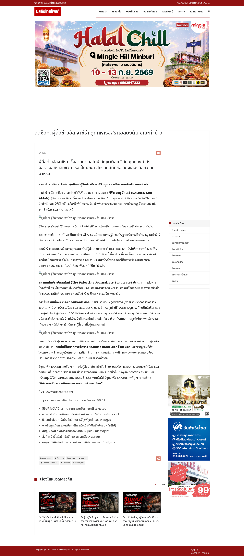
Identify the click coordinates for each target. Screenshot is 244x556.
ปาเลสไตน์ (66, 463)
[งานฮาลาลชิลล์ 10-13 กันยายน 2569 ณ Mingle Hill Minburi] (122, 54)
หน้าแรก (103, 12)
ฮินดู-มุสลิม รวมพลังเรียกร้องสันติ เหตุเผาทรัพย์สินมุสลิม (76, 431)
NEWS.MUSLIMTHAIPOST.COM (193, 3)
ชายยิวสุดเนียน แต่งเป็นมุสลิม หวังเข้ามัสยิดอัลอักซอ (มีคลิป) (79, 425)
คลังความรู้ (167, 12)
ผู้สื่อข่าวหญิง (46, 458)
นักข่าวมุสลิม (79, 463)
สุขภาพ (181, 12)
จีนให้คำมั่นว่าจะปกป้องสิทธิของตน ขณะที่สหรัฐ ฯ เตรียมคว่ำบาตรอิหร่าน (57, 519)
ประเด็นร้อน (132, 12)
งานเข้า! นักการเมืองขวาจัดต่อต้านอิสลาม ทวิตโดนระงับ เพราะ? (80, 414)
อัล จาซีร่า (60, 458)
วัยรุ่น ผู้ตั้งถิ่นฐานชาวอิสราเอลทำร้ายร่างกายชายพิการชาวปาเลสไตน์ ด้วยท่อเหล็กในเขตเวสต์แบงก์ (99, 521)
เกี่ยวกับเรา (195, 553)
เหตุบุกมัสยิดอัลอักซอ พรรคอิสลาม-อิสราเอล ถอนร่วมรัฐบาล (78, 442)
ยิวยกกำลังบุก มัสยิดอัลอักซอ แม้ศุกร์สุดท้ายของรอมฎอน (77, 419)
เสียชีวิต (83, 458)
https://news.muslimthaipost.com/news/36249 (72, 400)
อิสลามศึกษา (150, 12)
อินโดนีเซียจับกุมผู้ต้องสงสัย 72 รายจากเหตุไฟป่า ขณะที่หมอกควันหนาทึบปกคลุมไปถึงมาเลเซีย (141, 521)
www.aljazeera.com (59, 391)
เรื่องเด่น (116, 12)
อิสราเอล (72, 458)
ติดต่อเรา (205, 553)
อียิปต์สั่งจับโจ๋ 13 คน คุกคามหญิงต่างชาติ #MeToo (74, 408)
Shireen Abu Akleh (50, 463)
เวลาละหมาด (196, 12)
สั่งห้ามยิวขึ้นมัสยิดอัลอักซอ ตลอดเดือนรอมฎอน (71, 436)
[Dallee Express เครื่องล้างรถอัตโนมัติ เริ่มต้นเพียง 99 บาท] (189, 479)
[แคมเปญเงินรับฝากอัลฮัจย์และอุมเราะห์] (189, 396)
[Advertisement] (122, 107)
